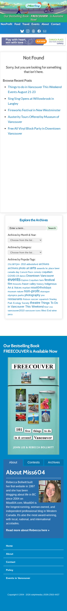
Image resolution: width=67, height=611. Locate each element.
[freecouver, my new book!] (33, 453)
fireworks (17, 284)
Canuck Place (26, 272)
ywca (10, 314)
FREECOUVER (39, 16)
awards (41, 268)
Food (17, 24)
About (45, 24)
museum (12, 291)
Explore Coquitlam (30, 280)
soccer (34, 299)
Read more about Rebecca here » (27, 530)
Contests (33, 462)
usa (51, 307)
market (26, 287)
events (14, 279)
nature (20, 291)
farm (41, 280)
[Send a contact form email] (46, 31)
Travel (25, 24)
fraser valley (29, 284)
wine (54, 310)
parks (21, 295)
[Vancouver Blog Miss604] (33, 5)
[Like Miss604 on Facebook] (40, 31)
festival (49, 280)
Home (9, 545)
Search (52, 228)
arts (33, 268)
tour (46, 306)
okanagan (45, 291)
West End (46, 310)
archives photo (17, 268)
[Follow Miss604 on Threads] (34, 31)
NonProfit (6, 24)
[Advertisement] (33, 173)
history (40, 284)
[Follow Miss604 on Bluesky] (23, 31)
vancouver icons (33, 310)
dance (23, 276)
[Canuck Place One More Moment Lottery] (33, 41)
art (27, 268)
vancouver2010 (16, 310)
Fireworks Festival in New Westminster (34, 110)
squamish (44, 299)
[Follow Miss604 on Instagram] (29, 31)
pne (43, 295)
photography (32, 295)
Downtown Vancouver (40, 275)
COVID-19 (13, 275)
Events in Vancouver (18, 578)
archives (44, 264)
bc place (50, 268)
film (10, 283)
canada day (13, 272)
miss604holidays (41, 287)
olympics (12, 295)
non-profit (32, 291)
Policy (9, 570)
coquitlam (47, 272)
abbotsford (32, 264)
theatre (35, 302)
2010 (23, 264)
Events (35, 24)
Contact (55, 24)
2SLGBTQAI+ (14, 264)
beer (57, 268)
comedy (37, 272)
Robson (26, 299)
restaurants (15, 299)
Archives (54, 462)
